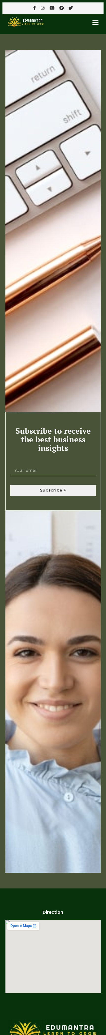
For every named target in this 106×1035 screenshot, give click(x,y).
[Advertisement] (53, 1021)
